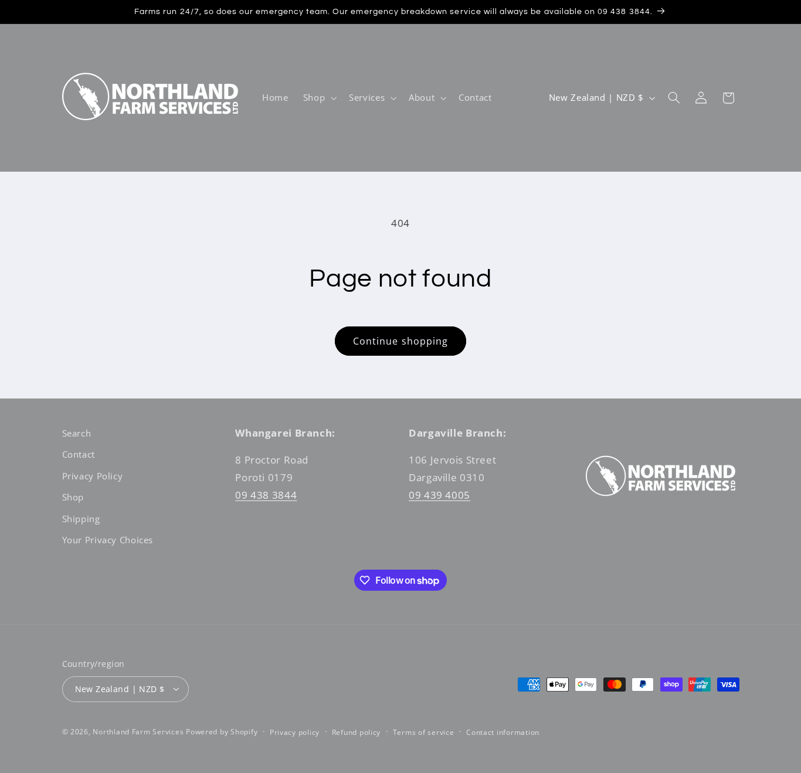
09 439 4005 (439, 495)
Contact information (502, 731)
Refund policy (356, 731)
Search (76, 433)
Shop (73, 497)
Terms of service (423, 731)
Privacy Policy (92, 476)
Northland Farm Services (138, 731)
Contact (78, 455)
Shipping (81, 519)
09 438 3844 (266, 495)
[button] (318, 98)
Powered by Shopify (221, 731)
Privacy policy (295, 731)
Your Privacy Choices (108, 540)
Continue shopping (400, 341)
